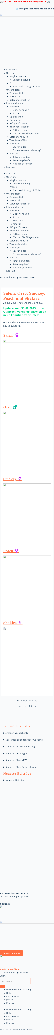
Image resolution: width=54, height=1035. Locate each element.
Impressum (12, 996)
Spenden (5, 903)
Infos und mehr (14, 103)
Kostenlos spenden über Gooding (24, 739)
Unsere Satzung (21, 79)
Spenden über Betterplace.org (22, 767)
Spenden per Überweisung (20, 746)
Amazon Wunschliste (17, 732)
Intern (9, 999)
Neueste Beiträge (15, 780)
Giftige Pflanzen (18, 123)
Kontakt (10, 167)
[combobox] (15, 981)
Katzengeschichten (19, 100)
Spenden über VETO (17, 760)
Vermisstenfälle (18, 140)
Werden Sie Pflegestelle (26, 133)
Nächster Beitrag (27, 706)
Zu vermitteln (16, 93)
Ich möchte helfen (19, 126)
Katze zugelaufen (22, 160)
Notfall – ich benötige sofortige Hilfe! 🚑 (26, 1)
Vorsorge (14, 143)
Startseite (11, 69)
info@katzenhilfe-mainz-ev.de (36, 8)
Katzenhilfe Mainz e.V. (31, 302)
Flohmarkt (15, 120)
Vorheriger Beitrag (27, 700)
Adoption (14, 106)
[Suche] (2, 986)
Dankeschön (16, 116)
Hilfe (8, 993)
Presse (13, 83)
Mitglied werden (18, 76)
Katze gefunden (21, 157)
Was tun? (14, 153)
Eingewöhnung (21, 109)
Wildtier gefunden (23, 163)
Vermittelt (15, 96)
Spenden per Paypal (17, 753)
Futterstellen (20, 130)
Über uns (11, 73)
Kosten (16, 113)
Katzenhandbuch (18, 136)
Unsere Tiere (13, 89)
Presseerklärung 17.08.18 (27, 86)
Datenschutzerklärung (18, 989)
